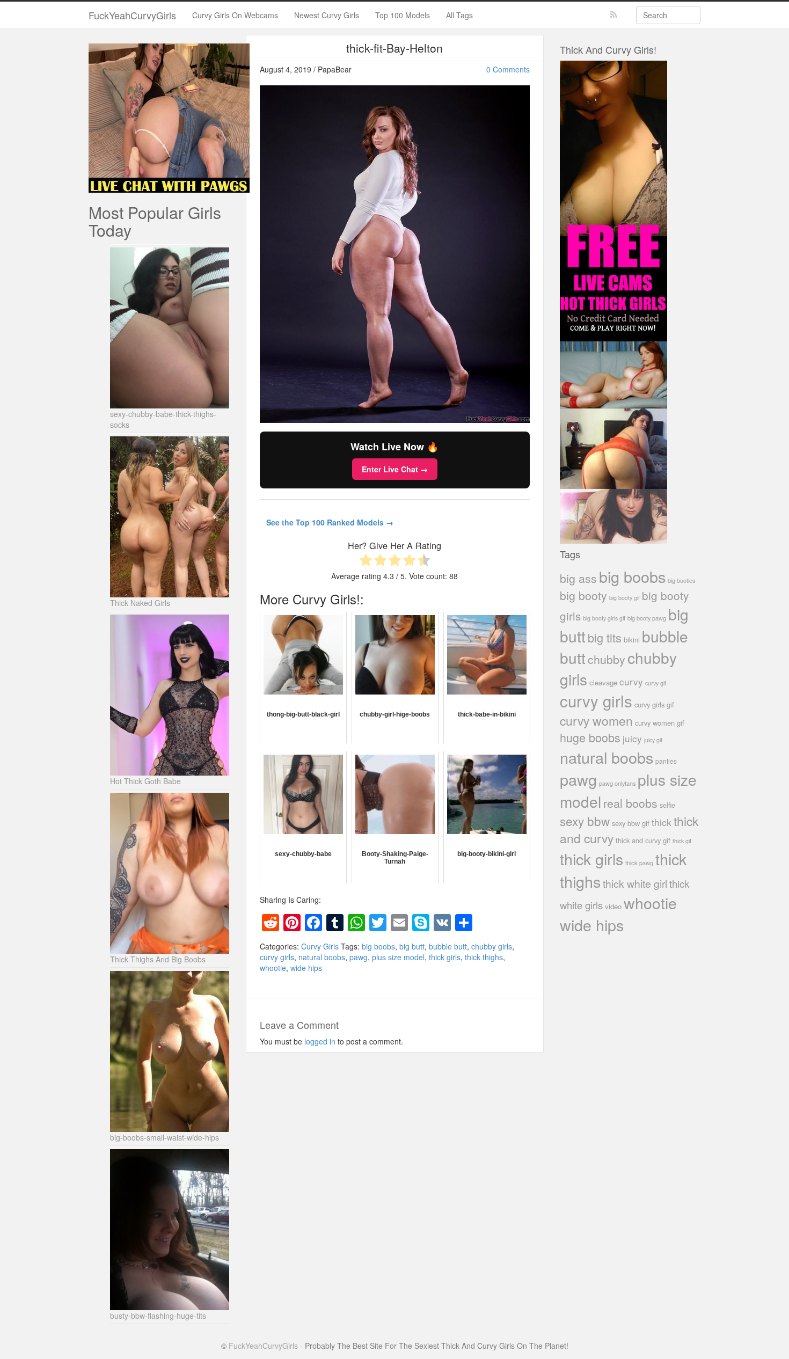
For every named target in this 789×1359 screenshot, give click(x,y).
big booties (681, 580)
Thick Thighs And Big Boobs (158, 959)
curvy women (596, 720)
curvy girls (277, 957)
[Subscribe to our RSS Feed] (613, 15)
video (613, 906)
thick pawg (639, 862)
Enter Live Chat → (395, 469)
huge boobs (590, 737)
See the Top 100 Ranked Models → (329, 522)
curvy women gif (659, 723)
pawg (358, 957)
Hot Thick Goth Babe (145, 781)
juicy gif (653, 740)
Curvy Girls (320, 946)
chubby (606, 659)
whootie (273, 967)
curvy (631, 681)
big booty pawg (646, 617)
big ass (578, 577)
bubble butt (448, 946)
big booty (583, 595)
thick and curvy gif (643, 840)
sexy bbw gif (630, 823)
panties (666, 760)
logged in (319, 1041)
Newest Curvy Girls (326, 15)
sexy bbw (585, 820)
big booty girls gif (604, 618)
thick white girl (635, 883)
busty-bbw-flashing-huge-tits (158, 1315)
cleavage (603, 682)
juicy (632, 738)
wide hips (306, 967)
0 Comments (508, 69)
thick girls (445, 957)
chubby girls (491, 946)
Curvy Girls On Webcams (235, 15)
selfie (667, 805)
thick (661, 822)
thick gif (682, 841)
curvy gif (655, 683)
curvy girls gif (654, 704)
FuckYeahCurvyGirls (132, 15)
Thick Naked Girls (140, 602)
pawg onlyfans (617, 783)
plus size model (398, 957)
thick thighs (484, 957)
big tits (605, 637)
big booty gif (624, 598)
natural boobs (321, 957)
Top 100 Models (402, 15)
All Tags (459, 15)
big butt (412, 946)
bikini (632, 639)
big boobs (378, 946)
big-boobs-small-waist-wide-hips (164, 1137)
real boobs (630, 802)
